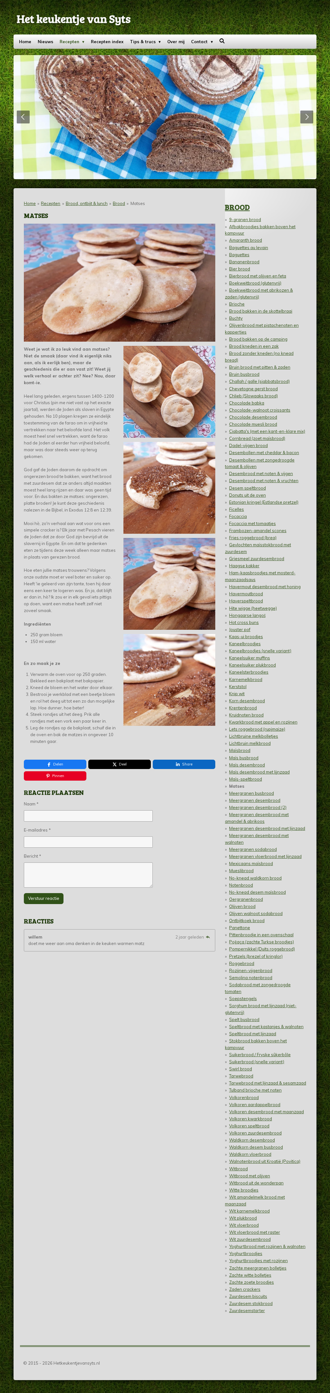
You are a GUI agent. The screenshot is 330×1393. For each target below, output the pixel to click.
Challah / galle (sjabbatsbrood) (259, 381)
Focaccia (238, 516)
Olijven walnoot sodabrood (256, 913)
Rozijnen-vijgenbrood (250, 970)
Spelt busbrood (244, 1019)
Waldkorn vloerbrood (250, 1154)
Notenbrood (241, 885)
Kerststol (238, 686)
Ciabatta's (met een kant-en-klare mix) (267, 431)
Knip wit (237, 693)
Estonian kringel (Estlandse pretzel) (263, 502)
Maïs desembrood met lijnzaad (259, 771)
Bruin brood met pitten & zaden (259, 367)
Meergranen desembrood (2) (257, 807)
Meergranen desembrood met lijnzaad (267, 828)
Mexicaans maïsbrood (251, 863)
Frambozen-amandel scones (257, 530)
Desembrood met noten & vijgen (261, 473)
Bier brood (239, 268)
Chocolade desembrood (253, 417)
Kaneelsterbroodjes (248, 672)
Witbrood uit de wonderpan (256, 1182)
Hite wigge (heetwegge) (253, 608)
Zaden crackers (244, 1289)
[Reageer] (208, 937)
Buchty (236, 318)
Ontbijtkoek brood (247, 920)
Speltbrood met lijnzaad (252, 1033)
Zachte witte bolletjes (250, 1275)
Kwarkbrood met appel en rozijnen (263, 722)
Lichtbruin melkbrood (250, 743)
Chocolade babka (246, 402)
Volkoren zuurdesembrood (255, 1132)
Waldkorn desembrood (252, 1140)
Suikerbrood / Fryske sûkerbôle (260, 1054)
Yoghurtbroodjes (245, 1253)
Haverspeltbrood (246, 600)
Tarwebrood (241, 1075)
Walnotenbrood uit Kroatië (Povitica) (264, 1161)
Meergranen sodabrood (253, 849)
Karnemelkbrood (245, 679)
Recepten (50, 203)
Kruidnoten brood (246, 714)
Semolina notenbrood (250, 977)
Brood (119, 203)
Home (30, 203)
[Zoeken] (222, 41)
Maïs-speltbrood (245, 779)
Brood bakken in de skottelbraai (260, 311)
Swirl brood (240, 1068)
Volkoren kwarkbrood (250, 1118)
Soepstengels (243, 998)
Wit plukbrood (243, 1218)
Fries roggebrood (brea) (253, 537)
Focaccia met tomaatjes (252, 523)
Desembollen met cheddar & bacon (264, 452)
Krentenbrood (243, 707)
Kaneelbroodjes (245, 643)
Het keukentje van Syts (74, 18)
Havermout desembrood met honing (265, 586)
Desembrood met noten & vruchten (263, 480)
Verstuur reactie (43, 898)
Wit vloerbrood (244, 1225)
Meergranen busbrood (251, 793)
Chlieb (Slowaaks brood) (253, 395)
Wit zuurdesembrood (250, 1239)
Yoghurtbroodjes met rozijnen (258, 1260)
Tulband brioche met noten (255, 1090)
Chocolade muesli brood (253, 424)
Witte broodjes (243, 1190)
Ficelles (236, 509)
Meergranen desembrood (254, 800)
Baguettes (239, 254)
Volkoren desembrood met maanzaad (266, 1111)
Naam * (31, 803)
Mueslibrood (241, 870)
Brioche (237, 304)
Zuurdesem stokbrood (251, 1303)
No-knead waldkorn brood (255, 878)
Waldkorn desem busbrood (256, 1147)
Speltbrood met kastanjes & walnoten (266, 1026)
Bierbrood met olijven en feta (257, 275)
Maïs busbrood (243, 757)
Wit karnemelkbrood (249, 1210)
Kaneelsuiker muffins (249, 657)
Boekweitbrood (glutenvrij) (255, 283)
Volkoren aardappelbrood (254, 1104)
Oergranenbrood (246, 899)
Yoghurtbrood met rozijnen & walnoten (267, 1246)
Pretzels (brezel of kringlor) (256, 956)
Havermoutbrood (246, 593)
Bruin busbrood (244, 374)
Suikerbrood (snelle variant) (256, 1061)
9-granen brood (245, 219)
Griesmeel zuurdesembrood (256, 558)
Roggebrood (241, 963)
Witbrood (238, 1168)
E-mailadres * (37, 830)
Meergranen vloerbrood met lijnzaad (265, 856)
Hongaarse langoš (247, 615)
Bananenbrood (244, 261)
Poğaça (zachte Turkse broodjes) (261, 941)
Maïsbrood (239, 750)
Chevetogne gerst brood (253, 388)
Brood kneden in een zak (254, 346)
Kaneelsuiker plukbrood (252, 664)
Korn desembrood (247, 700)
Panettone (239, 927)
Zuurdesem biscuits (248, 1296)
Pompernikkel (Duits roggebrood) (262, 948)
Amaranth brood (245, 240)
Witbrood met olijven (249, 1175)
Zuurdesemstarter (247, 1310)
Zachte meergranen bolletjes (257, 1268)
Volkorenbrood (244, 1097)
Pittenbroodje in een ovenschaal (261, 934)
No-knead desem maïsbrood (257, 892)
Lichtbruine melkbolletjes (253, 736)
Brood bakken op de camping (258, 339)
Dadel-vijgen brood (248, 445)
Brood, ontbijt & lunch (87, 203)
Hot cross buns (244, 622)
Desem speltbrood (247, 488)
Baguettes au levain (248, 247)
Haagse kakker (244, 565)
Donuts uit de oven (247, 495)
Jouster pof (239, 629)
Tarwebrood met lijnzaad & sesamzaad (267, 1083)
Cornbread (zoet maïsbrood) (257, 438)
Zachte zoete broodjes (251, 1282)
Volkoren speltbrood (249, 1125)
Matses (138, 203)
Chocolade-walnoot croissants (259, 410)
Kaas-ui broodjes (246, 636)
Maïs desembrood (247, 764)
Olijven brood (242, 906)
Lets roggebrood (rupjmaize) (257, 729)
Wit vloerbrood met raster (254, 1232)
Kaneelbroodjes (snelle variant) (260, 650)
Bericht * (32, 856)
